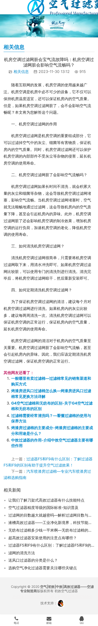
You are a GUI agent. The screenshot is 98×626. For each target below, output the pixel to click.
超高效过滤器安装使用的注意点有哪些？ (42, 537)
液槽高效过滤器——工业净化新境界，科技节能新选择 (51, 522)
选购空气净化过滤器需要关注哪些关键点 (42, 567)
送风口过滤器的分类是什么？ (33, 560)
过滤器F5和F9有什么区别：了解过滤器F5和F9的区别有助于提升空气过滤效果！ (51, 545)
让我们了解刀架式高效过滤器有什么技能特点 (46, 500)
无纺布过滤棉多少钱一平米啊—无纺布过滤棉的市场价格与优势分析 (51, 530)
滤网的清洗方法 (21, 552)
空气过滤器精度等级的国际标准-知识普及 (43, 507)
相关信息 (21, 71)
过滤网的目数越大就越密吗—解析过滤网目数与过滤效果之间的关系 (51, 515)
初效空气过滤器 (66, 591)
